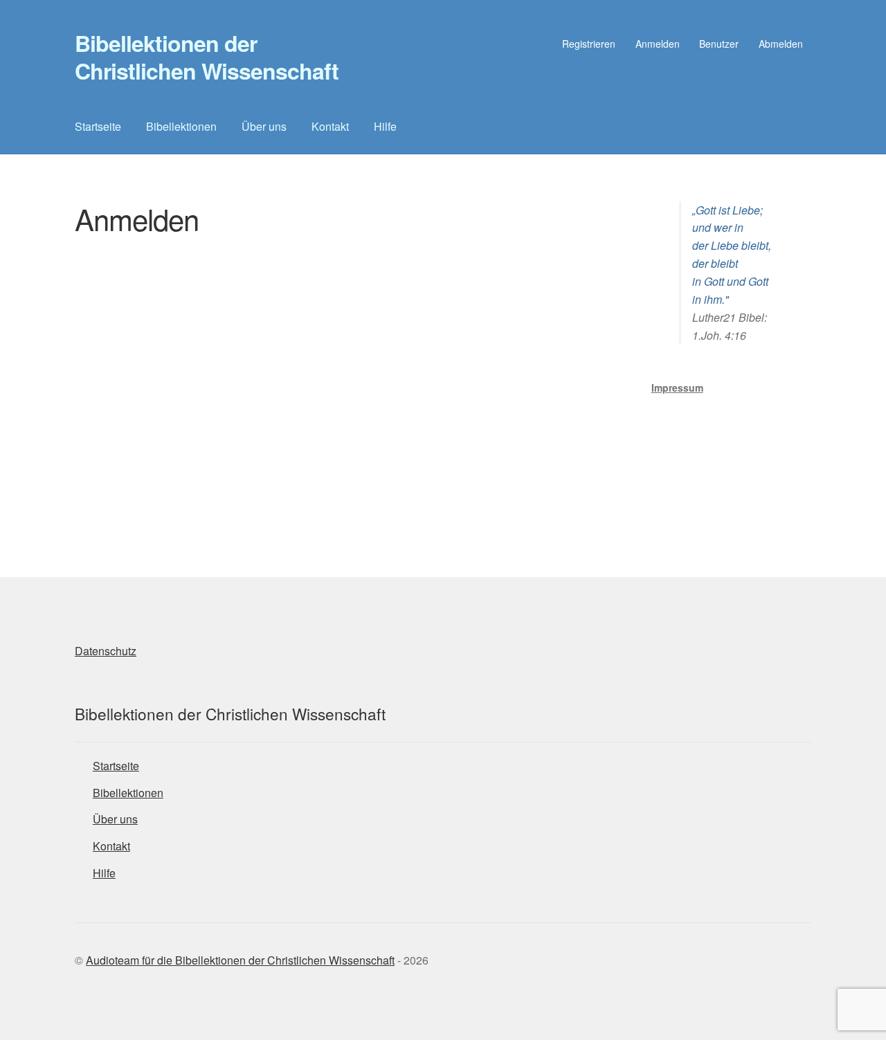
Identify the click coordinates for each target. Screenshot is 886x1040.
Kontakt (330, 126)
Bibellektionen (181, 126)
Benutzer (719, 44)
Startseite (98, 126)
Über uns (264, 126)
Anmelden (657, 44)
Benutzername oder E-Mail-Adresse (281, 270)
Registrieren (588, 44)
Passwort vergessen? (347, 473)
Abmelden (781, 44)
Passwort (218, 330)
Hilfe (385, 126)
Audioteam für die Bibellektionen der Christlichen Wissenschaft (240, 960)
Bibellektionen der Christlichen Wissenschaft (206, 56)
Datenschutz (105, 651)
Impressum (677, 387)
